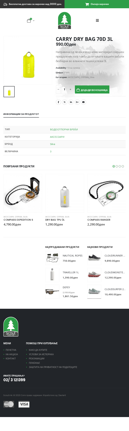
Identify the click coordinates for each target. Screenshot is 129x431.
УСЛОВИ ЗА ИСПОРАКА (41, 354)
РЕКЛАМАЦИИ (36, 358)
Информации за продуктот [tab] (21, 114)
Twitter (64, 102)
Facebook (58, 102)
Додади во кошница (94, 90)
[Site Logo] (64, 20)
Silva (92, 77)
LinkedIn (71, 102)
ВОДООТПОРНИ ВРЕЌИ (64, 129)
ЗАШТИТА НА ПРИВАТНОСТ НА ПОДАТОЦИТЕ (53, 367)
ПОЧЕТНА (11, 350)
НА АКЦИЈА (12, 354)
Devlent (62, 395)
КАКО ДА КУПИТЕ (38, 350)
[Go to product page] (23, 193)
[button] (98, 20)
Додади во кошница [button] (36, 180)
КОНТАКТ (11, 358)
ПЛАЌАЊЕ (34, 363)
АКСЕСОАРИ (74, 77)
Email (83, 102)
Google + (77, 102)
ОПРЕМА (85, 77)
